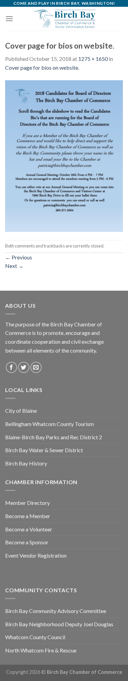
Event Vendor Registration (36, 555)
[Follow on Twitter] (23, 367)
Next (14, 265)
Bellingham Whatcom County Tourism (49, 424)
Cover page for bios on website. (42, 67)
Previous (18, 257)
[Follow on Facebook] (11, 367)
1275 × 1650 (93, 58)
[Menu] (9, 18)
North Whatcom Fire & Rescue (40, 650)
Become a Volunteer (28, 529)
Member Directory (27, 502)
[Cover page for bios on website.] (64, 155)
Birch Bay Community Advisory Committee (55, 611)
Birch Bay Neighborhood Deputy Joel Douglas (59, 624)
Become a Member (27, 516)
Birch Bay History (26, 463)
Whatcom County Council (35, 637)
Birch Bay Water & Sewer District (44, 450)
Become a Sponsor (26, 542)
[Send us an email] (36, 367)
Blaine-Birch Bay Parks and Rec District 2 (53, 437)
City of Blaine (21, 410)
